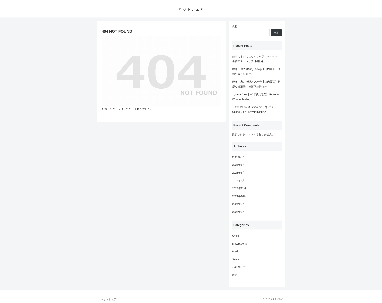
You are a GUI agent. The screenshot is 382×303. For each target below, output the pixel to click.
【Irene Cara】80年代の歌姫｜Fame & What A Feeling (255, 97)
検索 (234, 26)
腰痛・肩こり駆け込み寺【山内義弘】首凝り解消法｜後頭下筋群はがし (256, 84)
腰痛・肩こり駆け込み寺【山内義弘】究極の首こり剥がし (256, 71)
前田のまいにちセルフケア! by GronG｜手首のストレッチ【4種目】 (256, 59)
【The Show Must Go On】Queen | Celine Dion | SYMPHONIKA (253, 109)
